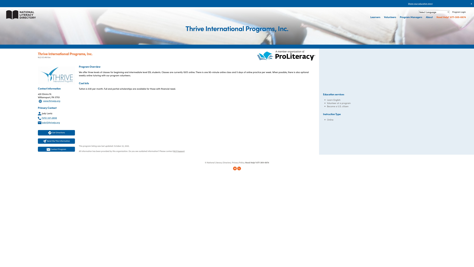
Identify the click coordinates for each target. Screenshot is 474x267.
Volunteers (390, 17)
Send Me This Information (58, 140)
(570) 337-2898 (49, 117)
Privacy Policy (238, 162)
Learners (375, 17)
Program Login (459, 12)
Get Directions (58, 132)
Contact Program (58, 149)
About (429, 17)
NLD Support (179, 151)
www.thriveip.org (51, 100)
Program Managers (411, 17)
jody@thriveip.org (51, 122)
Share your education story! (420, 3)
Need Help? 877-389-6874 (451, 17)
